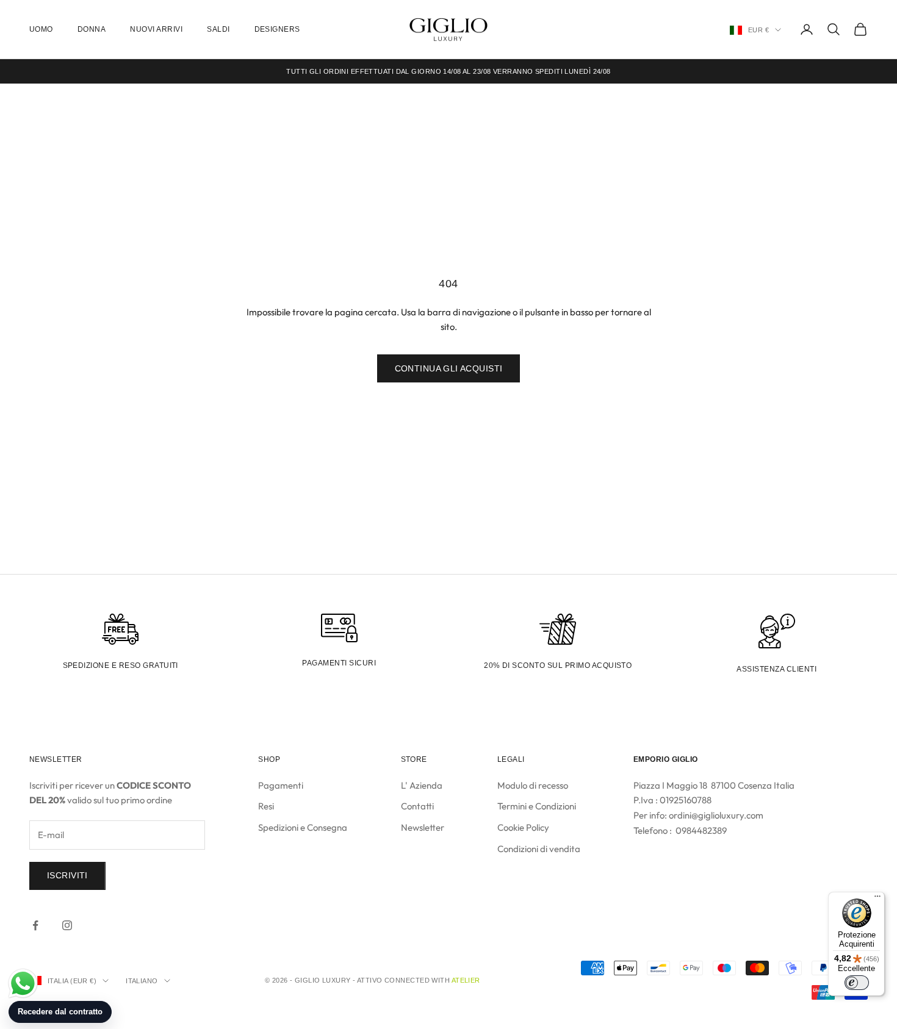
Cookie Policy (523, 827)
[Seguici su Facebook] (35, 925)
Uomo (41, 29)
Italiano (142, 980)
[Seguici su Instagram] (67, 925)
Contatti (417, 806)
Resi (266, 806)
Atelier (466, 980)
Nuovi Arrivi (156, 29)
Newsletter (422, 827)
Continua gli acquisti (449, 368)
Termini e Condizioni (536, 806)
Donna (91, 29)
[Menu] (877, 899)
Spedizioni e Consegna (302, 827)
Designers (277, 29)
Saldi (218, 29)
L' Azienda (421, 785)
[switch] (857, 982)
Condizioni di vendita (538, 849)
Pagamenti (280, 785)
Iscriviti (67, 875)
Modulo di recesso (532, 785)
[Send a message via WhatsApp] (23, 983)
